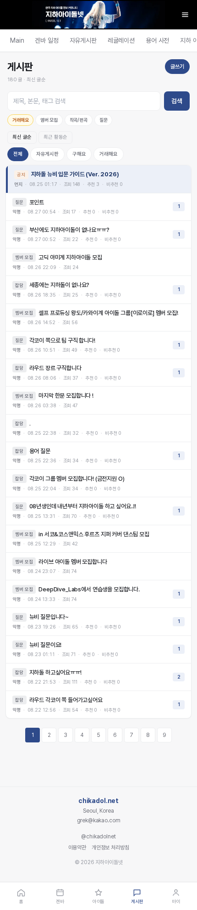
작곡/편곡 (79, 120)
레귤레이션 (121, 40)
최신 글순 (22, 137)
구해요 (79, 154)
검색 (176, 101)
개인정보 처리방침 (110, 847)
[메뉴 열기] (185, 14)
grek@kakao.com (98, 820)
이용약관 (77, 847)
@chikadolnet (98, 836)
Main (17, 40)
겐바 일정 (46, 40)
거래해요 (20, 120)
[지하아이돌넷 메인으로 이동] (98, 14)
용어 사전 (157, 40)
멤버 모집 (48, 120)
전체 (17, 154)
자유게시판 (83, 40)
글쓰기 (177, 66)
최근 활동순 (55, 137)
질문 (103, 120)
